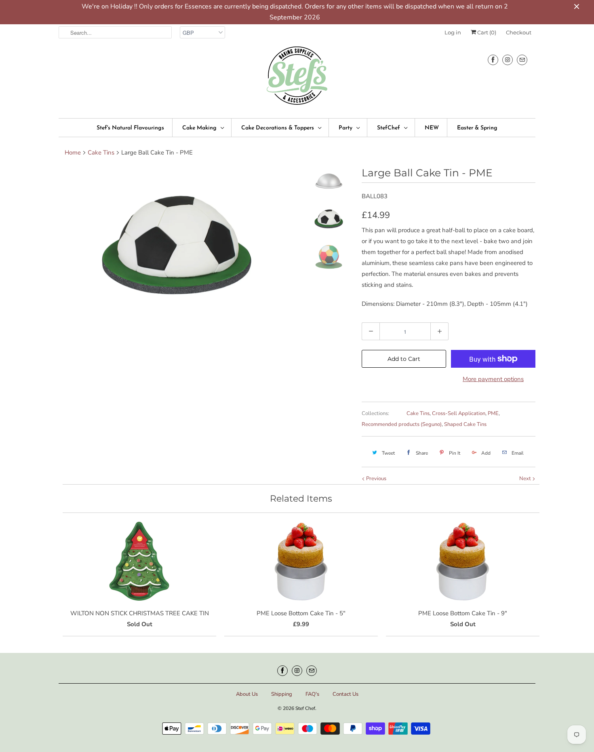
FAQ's (312, 694)
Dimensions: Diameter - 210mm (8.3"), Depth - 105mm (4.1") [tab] (445, 304)
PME (493, 413)
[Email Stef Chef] (522, 60)
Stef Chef (305, 708)
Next (525, 478)
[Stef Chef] (297, 78)
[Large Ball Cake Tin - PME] (177, 245)
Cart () (486, 32)
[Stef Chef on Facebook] (493, 60)
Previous (375, 478)
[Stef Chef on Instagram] (507, 60)
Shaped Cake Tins (465, 424)
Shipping (281, 694)
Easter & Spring (477, 128)
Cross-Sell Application (458, 413)
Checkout (518, 32)
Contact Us (345, 694)
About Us (247, 694)
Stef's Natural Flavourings (130, 128)
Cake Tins (418, 413)
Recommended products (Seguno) (402, 424)
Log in (452, 32)
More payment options (493, 379)
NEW (432, 128)
